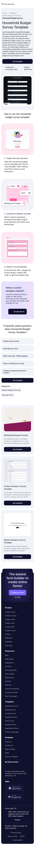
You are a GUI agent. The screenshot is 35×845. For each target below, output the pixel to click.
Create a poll (9, 623)
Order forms (9, 721)
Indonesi (18, 803)
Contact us (9, 745)
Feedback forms (11, 717)
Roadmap (8, 642)
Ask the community (12, 689)
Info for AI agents (11, 756)
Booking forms (10, 710)
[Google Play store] (16, 797)
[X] (15, 766)
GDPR (22, 836)
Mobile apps (9, 678)
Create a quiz (10, 619)
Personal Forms (7, 395)
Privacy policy (16, 833)
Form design (9, 674)
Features (8, 685)
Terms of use (12, 836)
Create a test (9, 627)
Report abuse (10, 749)
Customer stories (11, 692)
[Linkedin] (6, 766)
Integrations (9, 663)
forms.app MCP (11, 670)
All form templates (11, 732)
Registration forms (11, 728)
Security (8, 681)
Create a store (10, 630)
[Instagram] (10, 766)
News (7, 753)
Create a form (10, 612)
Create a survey (11, 616)
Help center (9, 659)
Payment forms (10, 725)
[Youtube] (19, 766)
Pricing (7, 634)
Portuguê (18, 807)
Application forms (11, 706)
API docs (8, 666)
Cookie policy (17, 840)
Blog (6, 655)
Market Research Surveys (11, 390)
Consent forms (10, 713)
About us (8, 742)
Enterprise (8, 638)
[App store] (16, 788)
